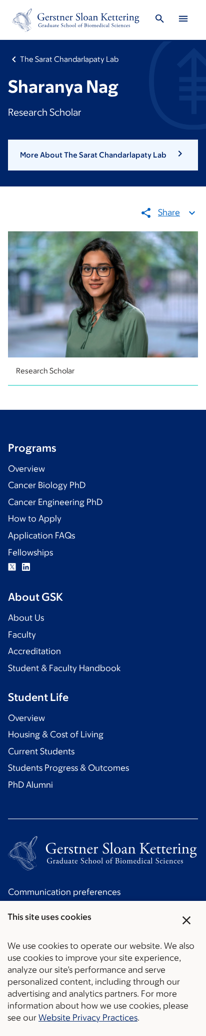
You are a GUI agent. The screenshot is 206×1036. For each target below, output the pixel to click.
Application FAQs (41, 535)
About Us (26, 618)
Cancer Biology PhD (47, 485)
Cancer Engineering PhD (55, 502)
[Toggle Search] (160, 20)
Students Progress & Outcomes (68, 768)
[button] (103, 155)
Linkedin (26, 567)
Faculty (22, 635)
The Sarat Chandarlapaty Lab (69, 59)
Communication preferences (64, 892)
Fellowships (30, 552)
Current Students (41, 751)
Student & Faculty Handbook (64, 668)
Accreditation (34, 651)
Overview (26, 469)
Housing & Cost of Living (56, 734)
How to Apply (35, 518)
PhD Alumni (30, 785)
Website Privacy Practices (88, 1018)
